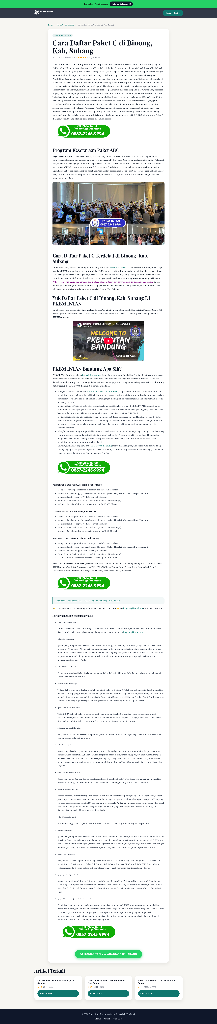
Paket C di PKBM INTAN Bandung (103, 391)
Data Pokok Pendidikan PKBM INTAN (72, 600)
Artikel (107, 1019)
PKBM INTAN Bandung (101, 445)
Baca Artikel (46, 993)
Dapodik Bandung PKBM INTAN (105, 600)
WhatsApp (117, 1019)
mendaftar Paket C (119, 267)
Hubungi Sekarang (120, 4)
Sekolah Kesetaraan (91, 375)
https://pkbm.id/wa (133, 608)
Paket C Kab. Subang (65, 25)
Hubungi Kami (172, 13)
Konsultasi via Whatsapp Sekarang (111, 954)
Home (50, 25)
